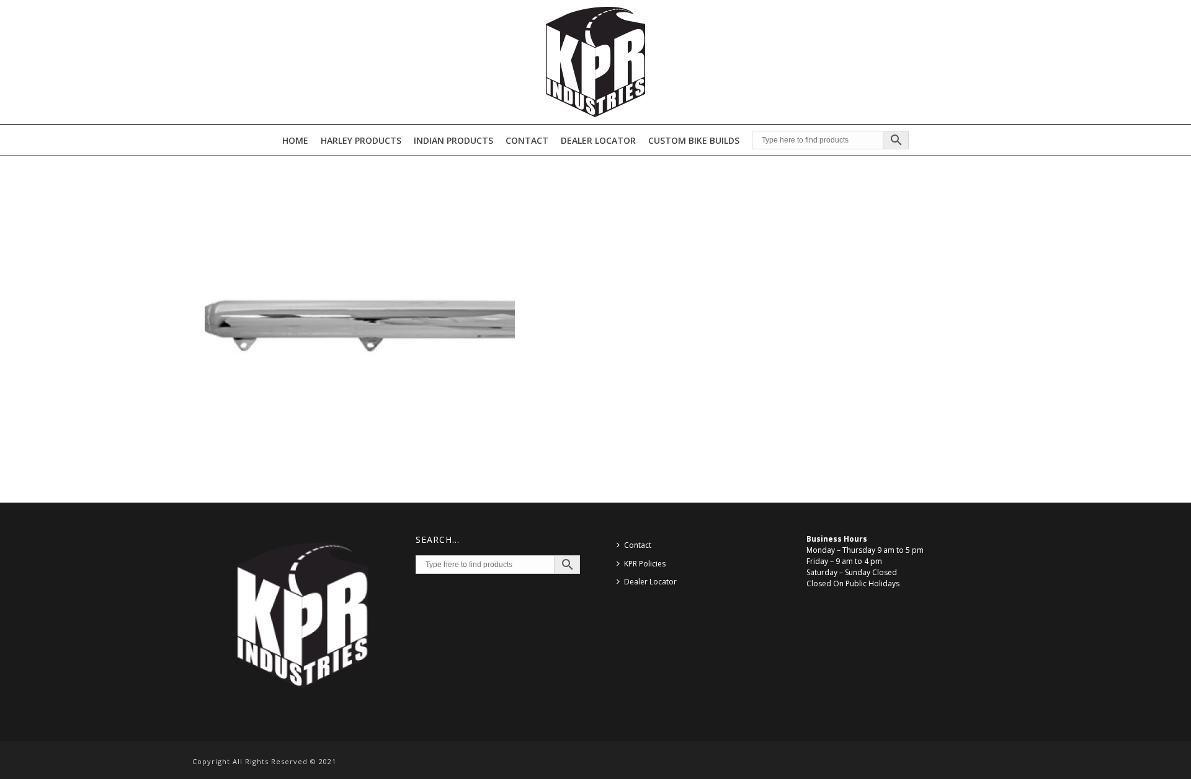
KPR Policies (645, 563)
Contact (527, 140)
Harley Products (361, 140)
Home (295, 140)
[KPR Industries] (595, 62)
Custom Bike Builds (693, 140)
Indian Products (453, 140)
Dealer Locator (598, 140)
